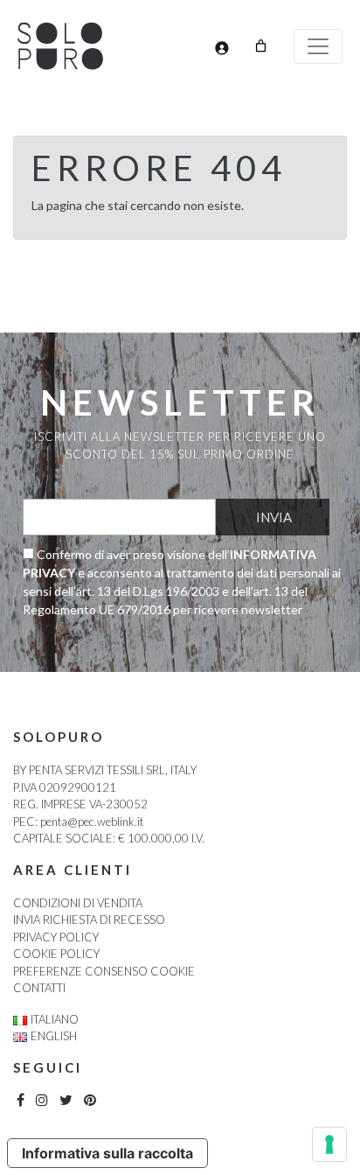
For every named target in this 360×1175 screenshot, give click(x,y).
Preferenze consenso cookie (104, 971)
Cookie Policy (56, 954)
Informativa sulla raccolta (107, 1153)
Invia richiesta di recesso (89, 920)
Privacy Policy (56, 937)
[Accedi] (221, 47)
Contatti (39, 988)
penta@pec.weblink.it (91, 822)
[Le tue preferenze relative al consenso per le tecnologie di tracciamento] (329, 1144)
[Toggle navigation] (318, 46)
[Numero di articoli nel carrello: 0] (261, 46)
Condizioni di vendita (77, 903)
